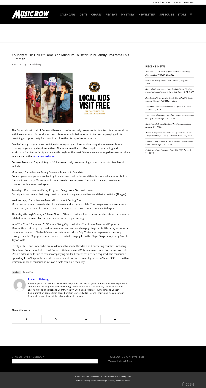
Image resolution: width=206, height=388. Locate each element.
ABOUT (156, 2)
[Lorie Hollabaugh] (20, 290)
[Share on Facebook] (26, 319)
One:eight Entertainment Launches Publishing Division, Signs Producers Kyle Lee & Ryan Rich (168, 90)
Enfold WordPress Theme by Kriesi (117, 377)
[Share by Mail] (115, 319)
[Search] (191, 14)
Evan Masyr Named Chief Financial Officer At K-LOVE (168, 106)
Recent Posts (29, 272)
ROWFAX (177, 2)
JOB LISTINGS (189, 2)
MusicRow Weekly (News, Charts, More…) (162, 80)
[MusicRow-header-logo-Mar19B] (30, 14)
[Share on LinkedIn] (85, 319)
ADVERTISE (166, 2)
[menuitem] (156, 2)
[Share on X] (56, 319)
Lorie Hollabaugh (34, 64)
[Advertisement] (168, 177)
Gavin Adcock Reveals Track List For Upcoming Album (168, 123)
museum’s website (43, 156)
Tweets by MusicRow (120, 361)
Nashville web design (99, 380)
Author (16, 272)
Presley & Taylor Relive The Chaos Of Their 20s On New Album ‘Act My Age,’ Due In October (168, 134)
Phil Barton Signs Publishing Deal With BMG (164, 150)
